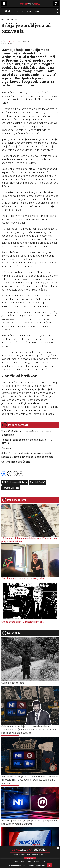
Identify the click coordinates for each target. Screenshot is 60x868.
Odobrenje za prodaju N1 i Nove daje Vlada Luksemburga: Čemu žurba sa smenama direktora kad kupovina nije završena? (28, 729)
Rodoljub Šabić (37, 482)
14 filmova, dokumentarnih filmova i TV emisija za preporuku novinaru (29, 540)
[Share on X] (9, 473)
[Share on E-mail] (20, 473)
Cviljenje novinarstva (12, 682)
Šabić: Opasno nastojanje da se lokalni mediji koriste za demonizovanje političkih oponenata (27, 455)
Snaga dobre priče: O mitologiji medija (22, 621)
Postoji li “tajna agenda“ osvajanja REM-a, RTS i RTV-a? (27, 441)
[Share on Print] (15, 473)
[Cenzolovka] (30, 4)
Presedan (6, 448)
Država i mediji (9, 19)
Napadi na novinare (28, 11)
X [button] (49, 865)
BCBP (5, 482)
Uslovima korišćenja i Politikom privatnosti (26, 865)
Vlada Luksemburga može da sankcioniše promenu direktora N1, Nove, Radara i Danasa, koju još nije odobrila (29, 779)
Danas (11, 44)
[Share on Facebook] (3, 473)
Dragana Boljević (19, 482)
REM (7, 11)
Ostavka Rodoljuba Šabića (15, 461)
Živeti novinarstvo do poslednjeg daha (22, 578)
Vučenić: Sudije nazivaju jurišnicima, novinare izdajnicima (26, 433)
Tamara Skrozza (11, 487)
